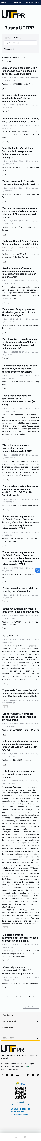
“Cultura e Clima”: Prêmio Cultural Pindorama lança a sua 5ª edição (20, 242)
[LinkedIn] (17, 1075)
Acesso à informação (33, 2)
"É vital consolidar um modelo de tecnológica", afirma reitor (20, 590)
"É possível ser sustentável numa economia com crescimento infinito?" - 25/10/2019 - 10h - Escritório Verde (20, 491)
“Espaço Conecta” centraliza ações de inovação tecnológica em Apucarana (19, 716)
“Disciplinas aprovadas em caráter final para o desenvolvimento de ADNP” (17, 448)
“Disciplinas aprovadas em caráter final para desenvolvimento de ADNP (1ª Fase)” (18, 400)
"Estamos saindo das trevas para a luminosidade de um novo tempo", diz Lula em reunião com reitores (20, 745)
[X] (27, 1075)
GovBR (4, 2)
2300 (29, 997)
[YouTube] (33, 1075)
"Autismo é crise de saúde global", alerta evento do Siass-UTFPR (20, 120)
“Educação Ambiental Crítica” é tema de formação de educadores (20, 610)
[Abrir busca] (36, 15)
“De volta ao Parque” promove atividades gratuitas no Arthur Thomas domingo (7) (18, 312)
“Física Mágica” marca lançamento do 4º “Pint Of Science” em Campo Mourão (17, 970)
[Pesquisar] (7, 43)
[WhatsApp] (38, 1075)
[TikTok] (22, 1075)
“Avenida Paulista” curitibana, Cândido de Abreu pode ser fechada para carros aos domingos (18, 153)
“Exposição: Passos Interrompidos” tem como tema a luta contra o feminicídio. (20, 937)
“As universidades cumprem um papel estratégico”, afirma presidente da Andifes (19, 98)
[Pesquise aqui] (37, 1037)
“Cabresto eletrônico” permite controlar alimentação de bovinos (20, 183)
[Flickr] (7, 1075)
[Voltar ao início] (13, 1049)
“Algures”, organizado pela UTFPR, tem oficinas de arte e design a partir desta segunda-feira (20, 71)
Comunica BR (17, 2)
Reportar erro (33, 1007)
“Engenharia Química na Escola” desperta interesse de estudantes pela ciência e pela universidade (20, 693)
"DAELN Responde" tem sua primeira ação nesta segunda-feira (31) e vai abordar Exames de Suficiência (19, 272)
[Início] (14, 14)
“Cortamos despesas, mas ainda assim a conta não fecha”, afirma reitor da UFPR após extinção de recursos (19, 213)
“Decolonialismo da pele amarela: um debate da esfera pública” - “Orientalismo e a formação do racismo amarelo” (20, 344)
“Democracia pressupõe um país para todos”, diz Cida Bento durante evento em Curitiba (19, 368)
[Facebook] (2, 1075)
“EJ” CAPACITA (10, 635)
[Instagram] (12, 1075)
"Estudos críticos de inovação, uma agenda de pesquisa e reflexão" (18, 774)
